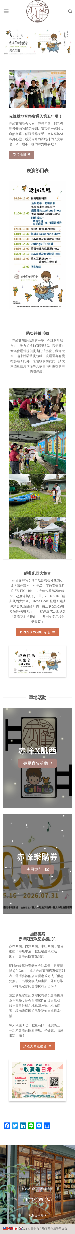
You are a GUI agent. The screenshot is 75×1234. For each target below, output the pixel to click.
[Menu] (6, 11)
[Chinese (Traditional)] (5, 1228)
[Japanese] (16, 1228)
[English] (10, 1228)
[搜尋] (70, 11)
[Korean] (21, 1228)
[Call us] (48, 1200)
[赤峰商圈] (37, 11)
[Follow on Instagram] (34, 1200)
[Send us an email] (41, 1200)
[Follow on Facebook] (26, 1200)
